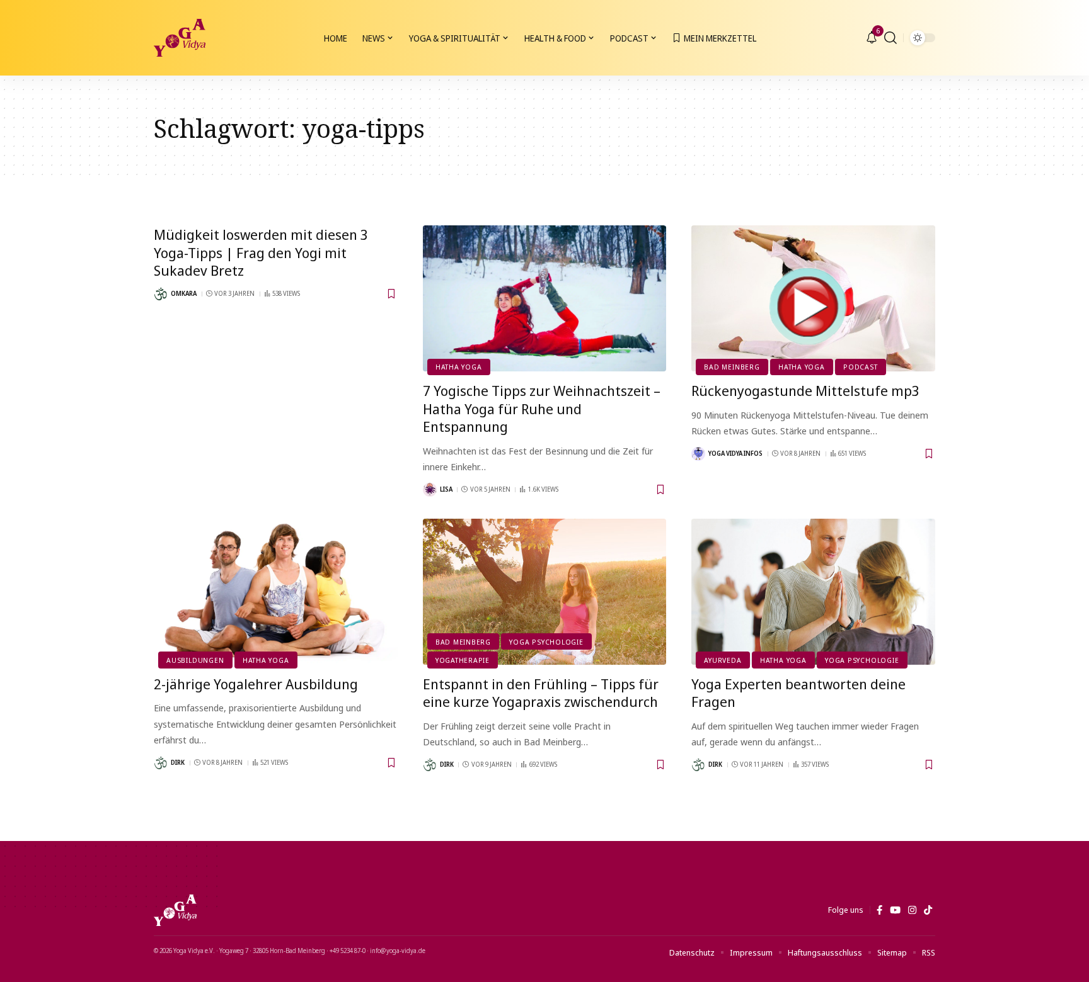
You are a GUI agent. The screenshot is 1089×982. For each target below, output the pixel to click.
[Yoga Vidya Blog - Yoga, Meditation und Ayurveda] (179, 38)
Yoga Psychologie (546, 641)
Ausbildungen (195, 660)
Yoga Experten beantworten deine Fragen (798, 692)
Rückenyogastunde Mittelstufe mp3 (805, 390)
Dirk (178, 762)
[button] (890, 37)
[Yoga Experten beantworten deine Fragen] (813, 592)
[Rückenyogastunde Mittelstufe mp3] (813, 298)
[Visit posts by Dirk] (161, 763)
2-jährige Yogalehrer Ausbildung (256, 683)
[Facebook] (879, 910)
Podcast (860, 366)
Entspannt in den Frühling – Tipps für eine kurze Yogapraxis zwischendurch (541, 692)
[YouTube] (895, 910)
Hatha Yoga (458, 366)
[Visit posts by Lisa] (430, 490)
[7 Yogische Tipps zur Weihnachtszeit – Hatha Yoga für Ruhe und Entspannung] (545, 298)
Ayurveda (722, 660)
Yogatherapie (462, 660)
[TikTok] (928, 910)
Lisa (446, 489)
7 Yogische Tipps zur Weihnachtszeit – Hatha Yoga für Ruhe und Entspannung (541, 408)
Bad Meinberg (731, 366)
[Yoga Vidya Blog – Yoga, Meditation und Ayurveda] (175, 910)
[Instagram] (912, 910)
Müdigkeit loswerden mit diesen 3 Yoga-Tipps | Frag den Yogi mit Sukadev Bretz (261, 252)
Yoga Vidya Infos (735, 453)
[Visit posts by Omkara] (161, 294)
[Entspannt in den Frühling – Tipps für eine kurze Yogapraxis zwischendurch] (545, 592)
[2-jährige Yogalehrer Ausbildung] (276, 592)
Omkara (184, 293)
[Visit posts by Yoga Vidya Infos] (698, 454)
